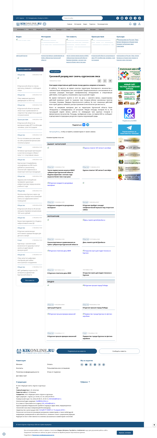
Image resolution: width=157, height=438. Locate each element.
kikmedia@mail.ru (55, 399)
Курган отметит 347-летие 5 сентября (97, 170)
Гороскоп (101, 29)
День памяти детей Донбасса (94, 242)
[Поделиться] (99, 81)
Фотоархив (77, 24)
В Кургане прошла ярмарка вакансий (62, 336)
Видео (85, 24)
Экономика (21, 29)
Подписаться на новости (77, 351)
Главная (69, 24)
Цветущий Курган (54, 308)
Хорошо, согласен (125, 433)
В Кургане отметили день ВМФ (59, 273)
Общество (40, 29)
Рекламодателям (102, 24)
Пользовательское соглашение (58, 368)
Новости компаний (80, 29)
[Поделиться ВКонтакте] (83, 125)
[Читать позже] (105, 81)
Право (50, 29)
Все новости (29, 280)
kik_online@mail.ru (48, 403)
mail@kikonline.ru (42, 401)
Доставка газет (21, 376)
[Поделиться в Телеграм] (87, 125)
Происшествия (23, 120)
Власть (31, 29)
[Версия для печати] (110, 81)
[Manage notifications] (4, 434)
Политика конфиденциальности (27, 372)
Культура (59, 29)
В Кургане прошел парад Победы (95, 308)
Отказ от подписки (54, 372)
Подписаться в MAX (129, 121)
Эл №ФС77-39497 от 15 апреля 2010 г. (52, 410)
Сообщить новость (119, 351)
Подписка (92, 24)
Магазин (93, 29)
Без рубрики (55, 72)
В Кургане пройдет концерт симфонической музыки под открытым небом (98, 207)
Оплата (49, 364)
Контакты (19, 368)
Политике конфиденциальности (43, 435)
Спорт (68, 29)
